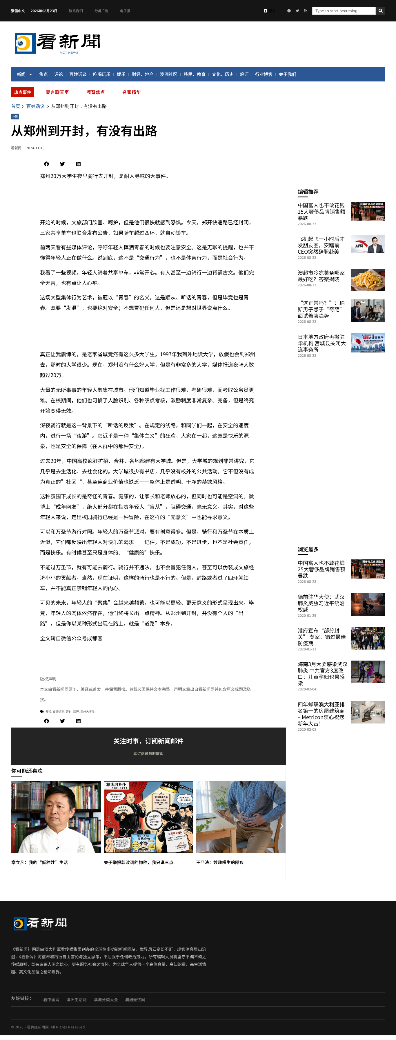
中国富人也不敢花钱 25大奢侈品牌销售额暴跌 (321, 211)
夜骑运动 (58, 711)
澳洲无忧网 (135, 999)
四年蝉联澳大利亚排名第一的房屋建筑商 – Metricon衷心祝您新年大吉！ (321, 713)
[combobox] (344, 11)
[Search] (380, 11)
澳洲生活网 (76, 999)
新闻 (21, 74)
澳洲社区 (168, 74)
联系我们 (76, 10)
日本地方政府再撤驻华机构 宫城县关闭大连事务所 (322, 343)
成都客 (95, 638)
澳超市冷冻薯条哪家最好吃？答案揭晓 (321, 276)
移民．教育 (195, 74)
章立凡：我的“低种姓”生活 (39, 862)
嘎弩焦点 (95, 92)
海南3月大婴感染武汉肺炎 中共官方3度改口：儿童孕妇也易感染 (323, 673)
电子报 (125, 10)
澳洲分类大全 (106, 999)
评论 (58, 74)
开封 (69, 711)
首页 (15, 106)
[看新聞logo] (57, 55)
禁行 (76, 711)
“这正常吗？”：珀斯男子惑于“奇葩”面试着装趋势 (321, 309)
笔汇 (244, 74)
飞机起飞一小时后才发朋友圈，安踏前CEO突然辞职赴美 (321, 245)
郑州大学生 (87, 711)
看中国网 (51, 999)
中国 (15, 116)
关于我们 (287, 74)
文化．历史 (223, 74)
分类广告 (101, 10)
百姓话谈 (78, 74)
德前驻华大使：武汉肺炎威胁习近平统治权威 (321, 603)
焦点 (43, 74)
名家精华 (131, 92)
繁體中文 (18, 10)
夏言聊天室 (57, 92)
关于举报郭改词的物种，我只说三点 (138, 862)
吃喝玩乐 (101, 74)
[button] (46, 163)
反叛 (48, 711)
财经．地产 (143, 74)
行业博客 (264, 74)
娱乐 (121, 74)
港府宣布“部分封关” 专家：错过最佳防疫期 (322, 636)
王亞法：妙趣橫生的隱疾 (220, 862)
